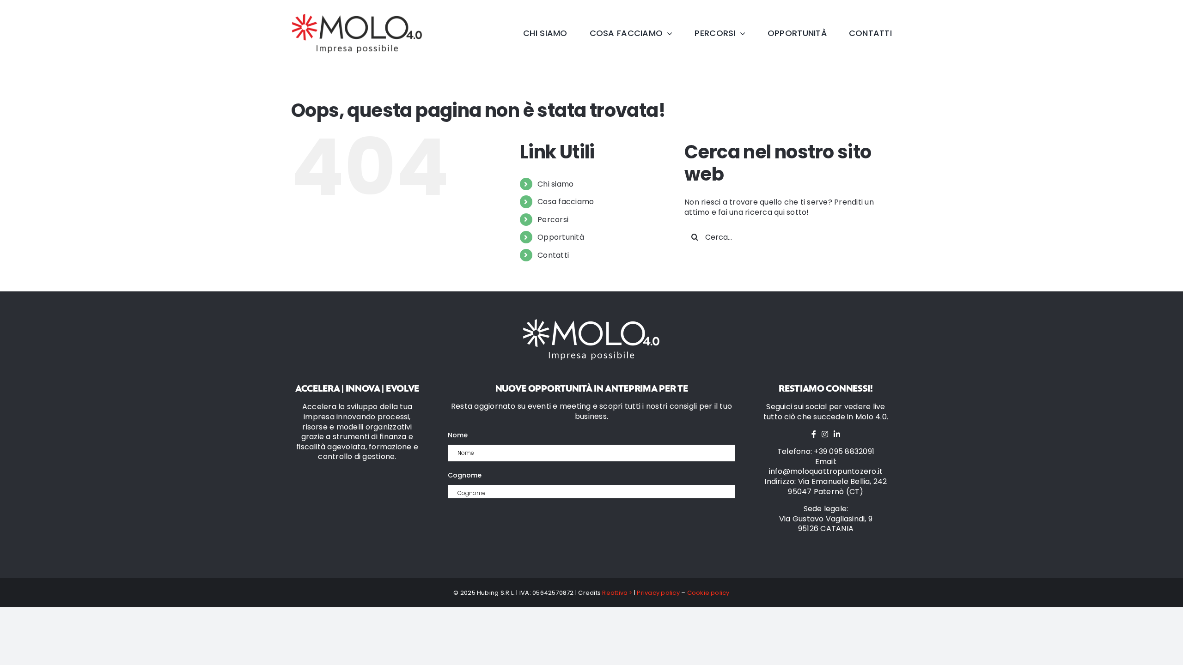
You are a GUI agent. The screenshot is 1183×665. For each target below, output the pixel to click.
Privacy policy (658, 592)
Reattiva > (617, 592)
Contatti (553, 255)
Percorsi (552, 219)
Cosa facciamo (565, 201)
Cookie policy (708, 592)
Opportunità (560, 237)
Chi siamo (555, 184)
